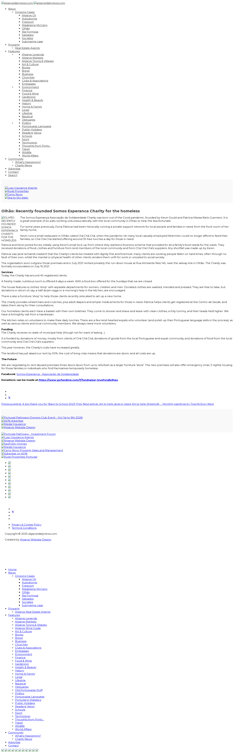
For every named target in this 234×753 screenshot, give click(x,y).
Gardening (28, 97)
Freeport (28, 22)
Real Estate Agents (27, 48)
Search (12, 175)
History (26, 103)
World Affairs (30, 155)
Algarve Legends (33, 54)
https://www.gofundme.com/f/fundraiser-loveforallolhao (78, 380)
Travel (26, 149)
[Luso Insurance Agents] (21, 187)
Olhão (26, 28)
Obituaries (28, 119)
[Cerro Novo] (14, 194)
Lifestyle (27, 113)
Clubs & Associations (35, 80)
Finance (27, 90)
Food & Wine (30, 93)
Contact (13, 172)
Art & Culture (30, 64)
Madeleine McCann (34, 25)
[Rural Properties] (17, 191)
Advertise (14, 168)
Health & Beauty (32, 100)
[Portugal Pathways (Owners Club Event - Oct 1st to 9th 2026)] (42, 417)
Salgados (28, 35)
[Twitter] (13, 512)
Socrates (27, 38)
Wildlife (27, 152)
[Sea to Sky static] (16, 197)
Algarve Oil (29, 15)
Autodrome (29, 18)
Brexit (26, 70)
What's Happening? (28, 162)
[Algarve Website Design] (18, 427)
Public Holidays (32, 129)
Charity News (23, 165)
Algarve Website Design (35, 539)
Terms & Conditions (24, 528)
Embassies (29, 83)
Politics (26, 123)
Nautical (27, 116)
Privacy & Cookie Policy (26, 524)
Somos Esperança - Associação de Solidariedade (48, 374)
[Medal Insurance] (13, 424)
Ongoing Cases (25, 12)
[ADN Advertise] (12, 420)
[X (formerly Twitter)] (9, 398)
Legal (25, 110)
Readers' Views (31, 132)
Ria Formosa (30, 31)
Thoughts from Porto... (36, 145)
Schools (27, 136)
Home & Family (32, 106)
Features (14, 51)
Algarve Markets (32, 57)
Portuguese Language (36, 126)
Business (27, 74)
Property (14, 44)
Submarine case (32, 41)
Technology (29, 142)
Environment (30, 87)
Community (15, 158)
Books (26, 67)
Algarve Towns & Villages (38, 61)
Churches (28, 77)
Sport (25, 139)
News (12, 8)
